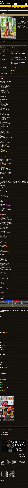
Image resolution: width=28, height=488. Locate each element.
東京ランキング (3, 460)
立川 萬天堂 (2, 470)
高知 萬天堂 (10, 477)
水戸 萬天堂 (2, 469)
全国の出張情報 (3, 458)
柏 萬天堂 (6, 470)
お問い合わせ (16, 7)
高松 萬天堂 (13, 476)
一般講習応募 (2, 461)
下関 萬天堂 (10, 476)
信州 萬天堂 (10, 471)
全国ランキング (8, 460)
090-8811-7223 (17, 2)
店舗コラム (2, 459)
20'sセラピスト (14, 455)
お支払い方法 (11, 7)
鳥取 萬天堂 (2, 476)
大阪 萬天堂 (10, 474)
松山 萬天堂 (6, 477)
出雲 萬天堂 (6, 476)
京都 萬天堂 (6, 474)
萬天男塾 (8, 461)
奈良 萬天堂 (13, 474)
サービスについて (9, 454)
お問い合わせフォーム (9, 462)
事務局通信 (2, 464)
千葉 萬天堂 (10, 470)
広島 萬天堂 (13, 475)
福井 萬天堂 (6, 472)
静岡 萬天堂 (2, 473)
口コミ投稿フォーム (14, 462)
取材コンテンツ (8, 458)
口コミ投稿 (14, 7)
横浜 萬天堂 (13, 470)
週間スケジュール (3, 455)
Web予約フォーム (3, 463)
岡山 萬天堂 (10, 475)
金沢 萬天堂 (10, 472)
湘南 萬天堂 (2, 471)
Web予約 (6, 7)
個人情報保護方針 (14, 463)
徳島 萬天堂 (2, 477)
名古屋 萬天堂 (10, 473)
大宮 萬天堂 (10, 469)
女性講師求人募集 (23, 7)
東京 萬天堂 (13, 469)
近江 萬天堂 (2, 474)
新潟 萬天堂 (6, 471)
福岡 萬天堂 (13, 477)
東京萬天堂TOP (3, 462)
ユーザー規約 (13, 459)
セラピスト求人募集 (19, 7)
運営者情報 (8, 463)
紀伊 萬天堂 (2, 475)
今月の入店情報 (8, 455)
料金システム (9, 7)
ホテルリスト (4, 7)
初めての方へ (2, 454)
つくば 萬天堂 (6, 469)
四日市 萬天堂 (13, 473)
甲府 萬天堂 (13, 471)
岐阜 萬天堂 (13, 472)
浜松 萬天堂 (6, 473)
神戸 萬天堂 (6, 475)
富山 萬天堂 (2, 472)
